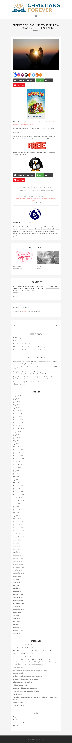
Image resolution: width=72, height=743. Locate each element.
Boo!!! (23, 384)
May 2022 (16, 549)
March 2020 (17, 627)
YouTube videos (18, 705)
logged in (25, 311)
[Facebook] (15, 75)
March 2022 (17, 555)
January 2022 (17, 561)
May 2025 (16, 441)
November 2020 (18, 603)
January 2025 (17, 453)
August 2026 (17, 396)
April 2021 (16, 588)
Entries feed (17, 720)
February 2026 (18, 414)
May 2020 (16, 621)
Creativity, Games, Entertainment (24, 657)
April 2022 (16, 552)
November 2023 (18, 495)
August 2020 (17, 612)
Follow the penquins (20, 341)
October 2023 (17, 498)
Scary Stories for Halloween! (42, 374)
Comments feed (18, 723)
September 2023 (18, 501)
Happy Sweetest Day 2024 (40, 379)
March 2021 (17, 591)
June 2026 (16, 402)
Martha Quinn (30, 196)
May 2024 (16, 477)
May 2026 (16, 405)
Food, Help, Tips (18, 673)
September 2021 (18, 573)
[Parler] (22, 75)
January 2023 (17, 525)
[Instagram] (18, 75)
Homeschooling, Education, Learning (25, 679)
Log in (15, 717)
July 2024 (16, 471)
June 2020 (16, 618)
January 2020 (17, 633)
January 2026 (17, 417)
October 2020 (17, 606)
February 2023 (18, 522)
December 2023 (18, 492)
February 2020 (18, 630)
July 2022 (16, 543)
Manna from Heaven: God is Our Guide (26, 347)
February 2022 (18, 558)
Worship (50, 190)
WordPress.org (18, 726)
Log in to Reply (52, 287)
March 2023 (17, 519)
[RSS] (37, 75)
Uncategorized (18, 702)
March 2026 (17, 411)
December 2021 (18, 564)
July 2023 (16, 507)
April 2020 (16, 624)
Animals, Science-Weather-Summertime (26, 645)
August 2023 (17, 504)
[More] (40, 75)
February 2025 (18, 450)
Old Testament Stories (20, 685)
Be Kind (16, 338)
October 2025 (17, 426)
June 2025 (16, 438)
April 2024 (16, 480)
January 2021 (17, 597)
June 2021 (16, 582)
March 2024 (17, 483)
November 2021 (18, 567)
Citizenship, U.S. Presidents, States (24, 654)
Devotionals (48, 187)
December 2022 (18, 528)
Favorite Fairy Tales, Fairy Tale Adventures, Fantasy (30, 670)
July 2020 (16, 615)
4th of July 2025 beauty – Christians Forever (27, 367)
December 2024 (18, 456)
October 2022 (17, 534)
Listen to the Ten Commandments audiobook (28, 350)
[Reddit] (29, 75)
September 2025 (18, 429)
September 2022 (18, 537)
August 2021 (17, 576)
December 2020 (18, 600)
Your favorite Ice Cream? (21, 344)
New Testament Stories (38, 190)
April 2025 (16, 444)
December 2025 (18, 420)
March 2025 (17, 447)
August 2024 (17, 468)
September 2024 (18, 465)
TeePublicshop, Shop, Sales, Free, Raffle (26, 691)
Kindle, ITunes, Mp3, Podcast (22, 682)
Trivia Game (17, 694)
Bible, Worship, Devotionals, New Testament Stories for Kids (33, 651)
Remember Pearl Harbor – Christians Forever (28, 362)
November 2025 (18, 423)
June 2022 (16, 546)
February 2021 (18, 594)
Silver (39, 266)
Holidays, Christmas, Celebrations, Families (27, 676)
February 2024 (18, 486)
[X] (26, 75)
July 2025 (16, 435)
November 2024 (18, 459)
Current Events (37, 187)
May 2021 (16, 585)
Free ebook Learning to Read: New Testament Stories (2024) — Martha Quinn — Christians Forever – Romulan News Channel (28, 288)
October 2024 (17, 462)
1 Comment (42, 196)
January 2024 (17, 489)
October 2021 (17, 570)
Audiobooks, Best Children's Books (24, 198)
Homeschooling (24, 190)
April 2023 (16, 516)
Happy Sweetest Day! (20, 266)
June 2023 (16, 510)
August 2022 (17, 540)
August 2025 (17, 432)
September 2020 (18, 609)
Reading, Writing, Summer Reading (25, 688)
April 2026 (16, 408)
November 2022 (18, 531)
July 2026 (16, 399)
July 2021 (16, 579)
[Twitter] (33, 75)
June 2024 (16, 474)
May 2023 (16, 513)
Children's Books (25, 187)
